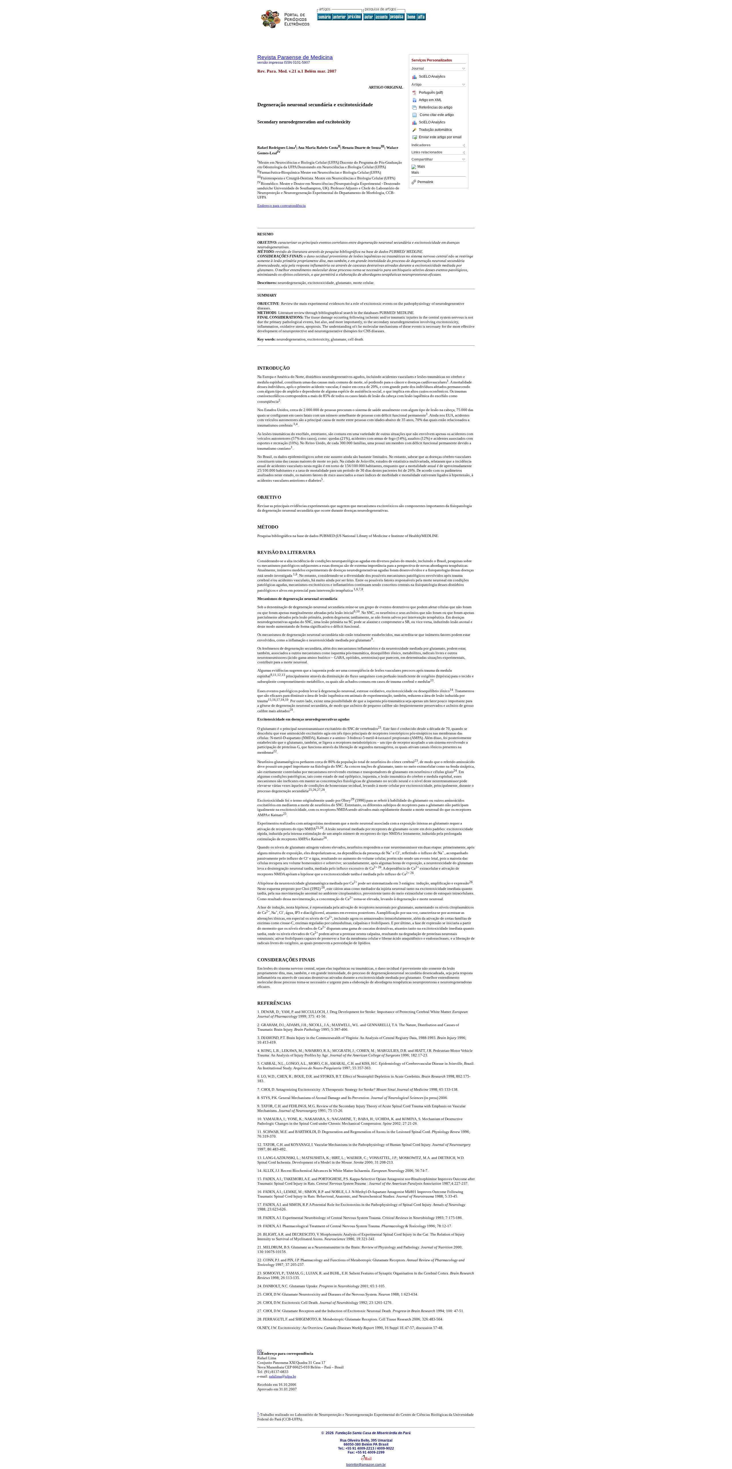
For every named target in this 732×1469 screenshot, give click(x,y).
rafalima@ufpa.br (282, 1376)
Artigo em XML (430, 100)
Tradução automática (435, 130)
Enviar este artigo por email (440, 137)
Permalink (425, 182)
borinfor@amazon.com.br (366, 1465)
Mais (421, 167)
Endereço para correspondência (281, 205)
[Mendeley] (414, 167)
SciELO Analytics (432, 77)
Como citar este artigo (437, 115)
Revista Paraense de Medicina (295, 57)
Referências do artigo (435, 107)
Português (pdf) (431, 93)
